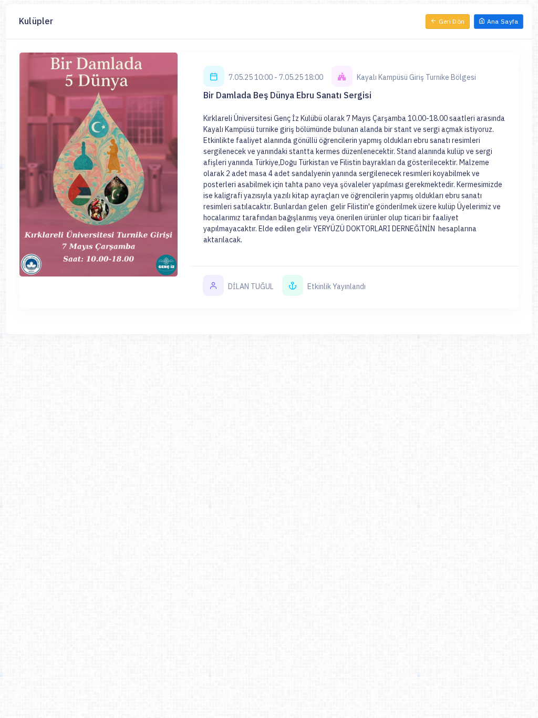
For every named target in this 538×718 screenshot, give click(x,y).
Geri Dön (450, 21)
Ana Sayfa (502, 21)
